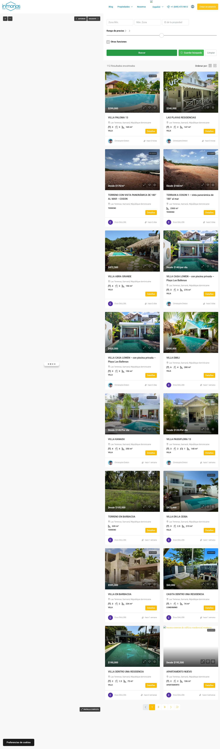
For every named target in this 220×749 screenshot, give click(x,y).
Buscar (141, 52)
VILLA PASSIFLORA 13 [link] (178, 439)
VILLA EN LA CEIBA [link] (177, 516)
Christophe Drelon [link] (122, 141)
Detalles (151, 131)
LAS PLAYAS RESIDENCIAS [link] (181, 117)
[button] (162, 42)
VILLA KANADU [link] (116, 439)
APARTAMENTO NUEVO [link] (179, 671)
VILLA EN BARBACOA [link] (119, 594)
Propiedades (123, 7)
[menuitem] (177, 6)
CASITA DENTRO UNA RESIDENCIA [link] (185, 594)
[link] (132, 92)
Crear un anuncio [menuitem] (208, 7)
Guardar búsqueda (192, 52)
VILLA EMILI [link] (173, 357)
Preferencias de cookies (19, 742)
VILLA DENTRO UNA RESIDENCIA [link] (126, 671)
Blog (111, 7)
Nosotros (141, 7)
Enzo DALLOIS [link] (120, 222)
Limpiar (211, 52)
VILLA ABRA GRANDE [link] (119, 276)
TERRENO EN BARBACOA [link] (121, 516)
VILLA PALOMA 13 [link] (118, 117)
